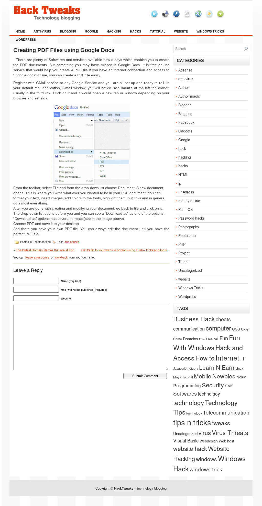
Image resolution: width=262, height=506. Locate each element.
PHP (181, 244)
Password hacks (191, 218)
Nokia (241, 376)
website (181, 31)
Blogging (68, 31)
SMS (229, 385)
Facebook (186, 122)
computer (218, 327)
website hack (190, 448)
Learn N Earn (216, 367)
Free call (212, 338)
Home (20, 31)
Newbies (223, 375)
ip (179, 183)
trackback (61, 257)
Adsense (185, 70)
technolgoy (209, 393)
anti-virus (42, 31)
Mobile (202, 376)
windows (206, 459)
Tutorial (157, 31)
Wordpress (26, 39)
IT (242, 358)
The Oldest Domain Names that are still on (45, 250)
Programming (187, 385)
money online (189, 200)
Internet (227, 358)
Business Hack (194, 318)
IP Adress (186, 191)
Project (184, 252)
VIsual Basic (186, 440)
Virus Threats (230, 432)
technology (188, 402)
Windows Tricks (210, 31)
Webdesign (209, 440)
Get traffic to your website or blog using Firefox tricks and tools (124, 250)
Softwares (185, 393)
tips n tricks (72, 241)
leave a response (37, 257)
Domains (190, 338)
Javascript (180, 368)
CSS (236, 329)
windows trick (206, 469)
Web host (226, 440)
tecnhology (194, 413)
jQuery (193, 368)
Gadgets (185, 130)
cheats (223, 319)
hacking (114, 31)
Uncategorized (190, 270)
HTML (183, 174)
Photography (188, 226)
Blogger (184, 104)
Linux (239, 368)
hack (182, 148)
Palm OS (185, 209)
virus (205, 432)
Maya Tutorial (183, 377)
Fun (224, 338)
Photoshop (187, 235)
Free (202, 339)
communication (189, 328)
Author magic (189, 96)
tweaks (221, 423)
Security (213, 384)
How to (204, 358)
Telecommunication (226, 412)
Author (183, 87)
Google (91, 31)
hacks (135, 31)
